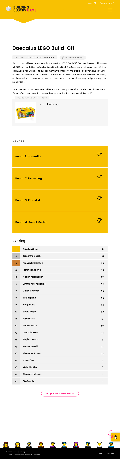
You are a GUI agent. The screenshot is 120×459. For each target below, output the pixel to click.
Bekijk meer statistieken (59, 393)
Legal (101, 453)
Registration (106, 3)
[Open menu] (110, 9)
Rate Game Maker (73, 57)
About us (110, 453)
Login (91, 3)
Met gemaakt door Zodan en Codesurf (24, 455)
